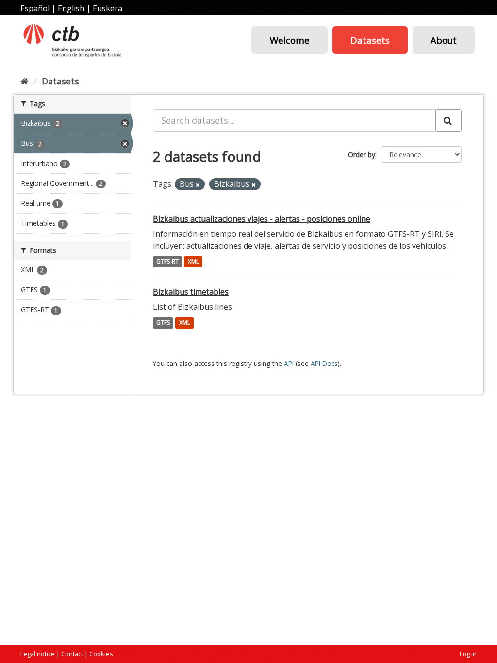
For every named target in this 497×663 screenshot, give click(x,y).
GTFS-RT (167, 262)
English (71, 8)
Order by (361, 154)
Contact (72, 653)
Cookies (101, 653)
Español (35, 8)
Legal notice (37, 653)
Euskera (107, 8)
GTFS (163, 323)
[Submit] (448, 120)
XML (193, 262)
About (444, 40)
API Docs (324, 363)
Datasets (370, 40)
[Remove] (198, 184)
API (289, 363)
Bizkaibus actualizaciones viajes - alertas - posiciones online (261, 219)
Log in (468, 653)
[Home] (24, 81)
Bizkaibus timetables (191, 291)
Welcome (290, 40)
